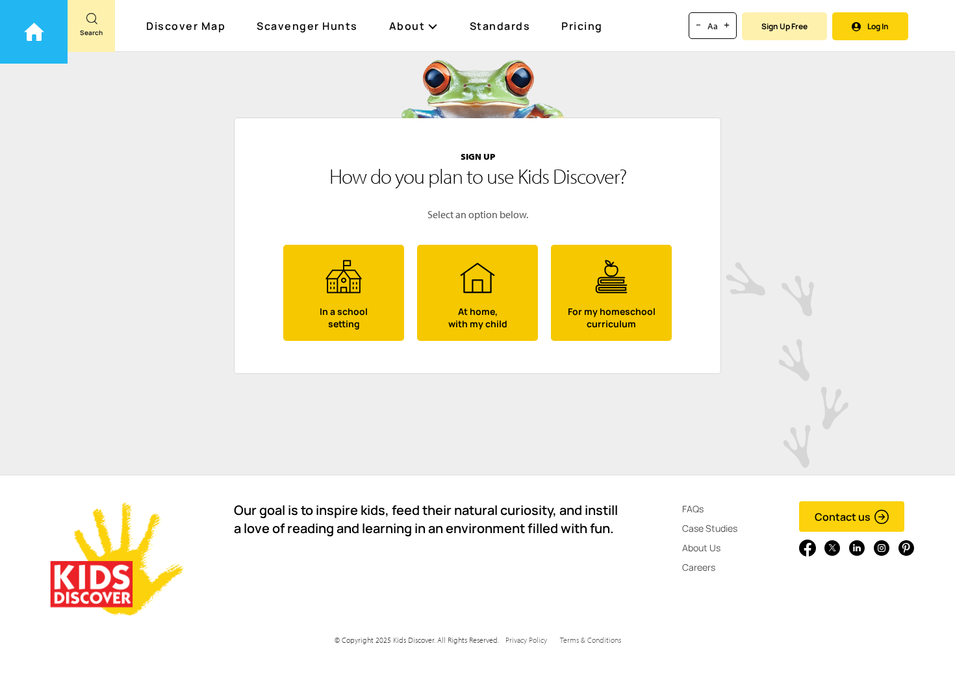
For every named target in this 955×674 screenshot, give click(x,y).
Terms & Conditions (590, 640)
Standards (500, 26)
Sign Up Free (784, 26)
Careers (698, 567)
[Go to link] (34, 32)
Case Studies (709, 528)
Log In (878, 26)
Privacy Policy (526, 640)
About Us (701, 548)
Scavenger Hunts (307, 26)
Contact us (843, 517)
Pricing (582, 26)
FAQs (693, 509)
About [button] (407, 26)
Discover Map (185, 26)
